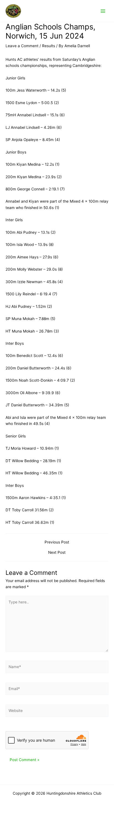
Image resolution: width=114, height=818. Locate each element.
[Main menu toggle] (103, 11)
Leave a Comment (22, 46)
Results (48, 46)
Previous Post (57, 542)
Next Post (57, 553)
